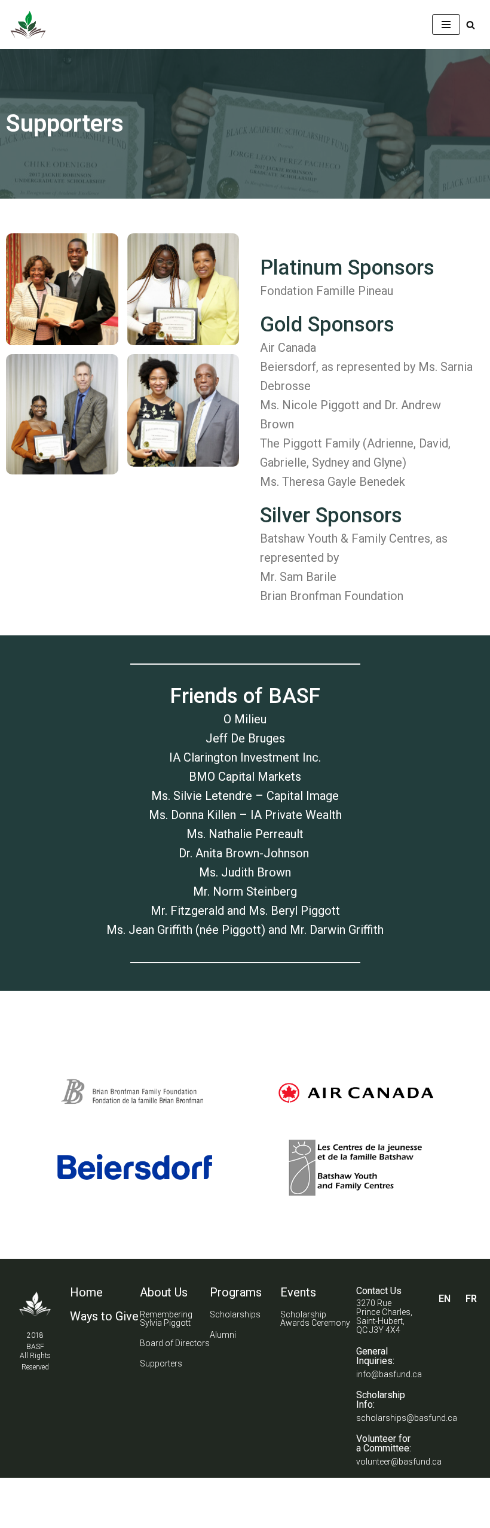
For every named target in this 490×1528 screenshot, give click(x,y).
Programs (236, 1292)
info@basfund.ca (389, 1374)
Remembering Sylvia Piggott (166, 1319)
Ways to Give (104, 1316)
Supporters (161, 1363)
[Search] (470, 24)
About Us (164, 1292)
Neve (20, 1490)
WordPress (116, 1490)
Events (298, 1292)
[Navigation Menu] (446, 24)
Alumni (223, 1335)
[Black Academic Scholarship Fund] (28, 24)
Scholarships (235, 1314)
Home (86, 1292)
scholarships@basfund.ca (406, 1418)
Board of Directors (175, 1343)
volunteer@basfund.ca (399, 1461)
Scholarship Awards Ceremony (315, 1319)
